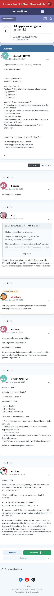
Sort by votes (34, 165)
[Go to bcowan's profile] (3, 184)
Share (13, 552)
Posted (14, 59)
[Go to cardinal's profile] (3, 470)
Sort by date (46, 165)
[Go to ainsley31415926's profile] (4, 55)
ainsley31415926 (29, 37)
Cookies (27, 586)
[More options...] (47, 60)
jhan (33, 226)
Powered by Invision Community (27, 592)
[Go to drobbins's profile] (3, 296)
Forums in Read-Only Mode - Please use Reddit (25, 4)
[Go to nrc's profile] (3, 214)
